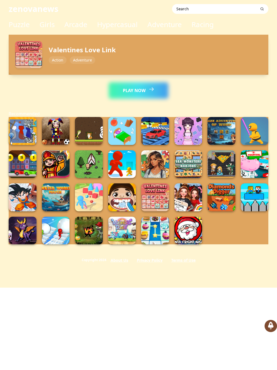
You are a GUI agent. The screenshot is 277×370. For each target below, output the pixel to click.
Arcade (75, 24)
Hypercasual (117, 24)
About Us (119, 260)
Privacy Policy (150, 260)
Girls (47, 24)
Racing (203, 24)
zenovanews (33, 8)
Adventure (164, 24)
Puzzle (19, 24)
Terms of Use (183, 260)
